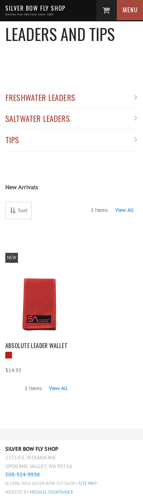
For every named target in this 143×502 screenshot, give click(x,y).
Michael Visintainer (51, 492)
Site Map (87, 483)
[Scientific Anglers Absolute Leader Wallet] (38, 290)
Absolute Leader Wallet (36, 345)
